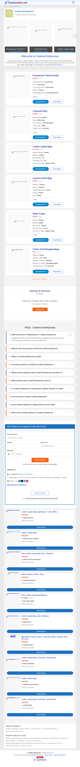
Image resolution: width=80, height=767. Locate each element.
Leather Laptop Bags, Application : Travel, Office (39, 512)
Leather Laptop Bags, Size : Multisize (35, 616)
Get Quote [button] (24, 514)
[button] (19, 481)
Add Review (40, 309)
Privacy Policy (53, 464)
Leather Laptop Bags (65, 49)
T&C (45, 464)
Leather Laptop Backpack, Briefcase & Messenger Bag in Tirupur (26, 743)
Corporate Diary (41, 49)
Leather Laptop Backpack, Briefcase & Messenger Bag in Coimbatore (27, 738)
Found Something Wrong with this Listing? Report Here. (41, 498)
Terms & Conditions (60, 755)
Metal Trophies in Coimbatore (15, 741)
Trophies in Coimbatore (33, 741)
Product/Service (12, 434)
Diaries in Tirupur (26, 746)
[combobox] (10, 454)
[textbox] (57, 446)
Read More (60, 65)
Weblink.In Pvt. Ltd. (36, 755)
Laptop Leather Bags (29, 533)
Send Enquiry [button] (41, 527)
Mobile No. (10, 450)
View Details (57, 102)
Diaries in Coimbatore (12, 746)
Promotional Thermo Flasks (16, 49)
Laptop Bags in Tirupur (55, 743)
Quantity (9, 442)
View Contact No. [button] (40, 493)
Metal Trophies (25, 729)
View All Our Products (39, 279)
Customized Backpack (50, 729)
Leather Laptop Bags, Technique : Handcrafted (38, 658)
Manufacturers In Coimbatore (16, 485)
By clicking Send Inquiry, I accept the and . (40, 464)
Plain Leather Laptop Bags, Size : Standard (37, 553)
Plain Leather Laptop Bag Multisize (34, 595)
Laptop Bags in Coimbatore (58, 738)
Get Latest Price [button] (40, 102)
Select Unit (44, 442)
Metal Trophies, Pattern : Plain (32, 574)
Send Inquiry (40, 460)
